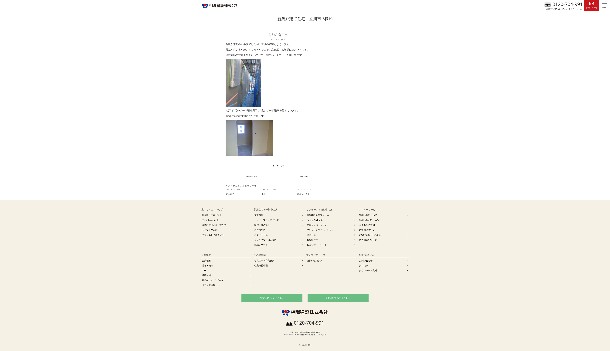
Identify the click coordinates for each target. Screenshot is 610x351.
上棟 (263, 194)
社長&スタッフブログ (212, 280)
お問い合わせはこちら (272, 298)
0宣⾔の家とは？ (210, 220)
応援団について (367, 230)
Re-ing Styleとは (315, 220)
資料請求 (363, 265)
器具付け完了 (303, 194)
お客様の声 (259, 230)
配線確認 (230, 194)
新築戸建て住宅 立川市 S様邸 (305, 18)
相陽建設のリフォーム (318, 215)
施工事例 (258, 215)
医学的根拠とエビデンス (214, 225)
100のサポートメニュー (371, 235)
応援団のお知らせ (368, 240)
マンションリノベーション (320, 230)
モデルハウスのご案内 (265, 240)
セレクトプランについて (266, 220)
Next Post (304, 176)
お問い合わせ (366, 260)
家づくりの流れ (262, 225)
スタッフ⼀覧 (261, 235)
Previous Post (252, 176)
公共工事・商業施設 (264, 260)
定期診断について (368, 215)
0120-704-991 (567, 4)
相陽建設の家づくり (212, 215)
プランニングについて (213, 235)
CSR (204, 270)
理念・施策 (207, 265)
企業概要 (206, 260)
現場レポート (261, 244)
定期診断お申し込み (369, 220)
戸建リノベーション (317, 225)
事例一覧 (311, 235)
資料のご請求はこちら (338, 298)
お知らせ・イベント (317, 244)
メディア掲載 (208, 285)
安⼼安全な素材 (209, 230)
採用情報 (206, 275)
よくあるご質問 (367, 225)
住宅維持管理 (261, 265)
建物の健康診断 (314, 260)
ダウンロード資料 (368, 270)
